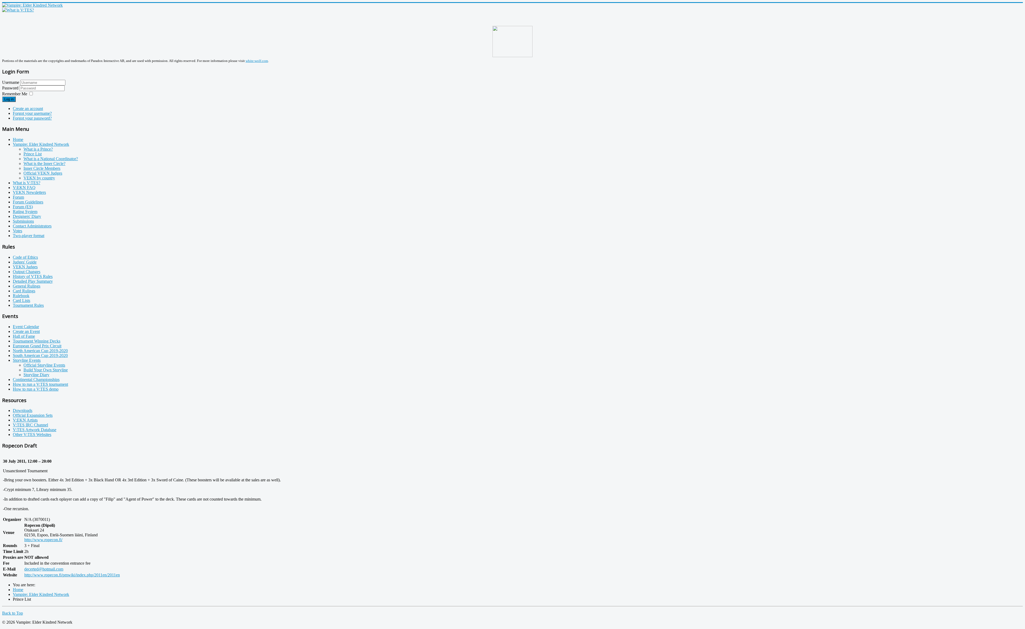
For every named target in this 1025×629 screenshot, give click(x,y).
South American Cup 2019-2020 (40, 355)
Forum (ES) (23, 207)
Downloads (22, 410)
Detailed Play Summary (33, 281)
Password (10, 88)
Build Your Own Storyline (45, 370)
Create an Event (26, 331)
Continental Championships (36, 379)
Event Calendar (26, 326)
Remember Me (14, 94)
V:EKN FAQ (24, 187)
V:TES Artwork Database (34, 429)
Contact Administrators (32, 226)
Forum (18, 197)
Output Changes (26, 271)
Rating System (25, 211)
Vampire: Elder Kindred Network (41, 144)
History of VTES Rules (33, 276)
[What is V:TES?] (18, 10)
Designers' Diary (27, 216)
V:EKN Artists (25, 420)
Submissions (23, 221)
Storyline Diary (36, 374)
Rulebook (21, 295)
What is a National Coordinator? (50, 158)
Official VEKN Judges (42, 173)
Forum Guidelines (28, 202)
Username (10, 82)
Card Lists (21, 300)
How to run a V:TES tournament (40, 384)
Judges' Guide (25, 262)
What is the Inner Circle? (44, 163)
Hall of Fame (24, 336)
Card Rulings (24, 291)
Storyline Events (27, 360)
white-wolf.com (257, 61)
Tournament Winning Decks (36, 341)
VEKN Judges (25, 267)
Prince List (32, 154)
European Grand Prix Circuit (37, 346)
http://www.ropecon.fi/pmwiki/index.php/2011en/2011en (72, 575)
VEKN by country (39, 178)
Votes (17, 231)
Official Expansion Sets (33, 415)
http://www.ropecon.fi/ (43, 539)
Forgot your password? (32, 118)
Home (18, 139)
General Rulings (26, 286)
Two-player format (28, 235)
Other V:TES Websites (32, 434)
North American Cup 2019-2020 (40, 350)
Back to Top (12, 613)
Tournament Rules (28, 305)
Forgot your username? (32, 113)
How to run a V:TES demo (35, 389)
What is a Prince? (38, 149)
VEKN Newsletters (29, 192)
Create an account (28, 108)
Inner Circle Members (41, 168)
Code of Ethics (25, 257)
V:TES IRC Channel (30, 425)
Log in (9, 99)
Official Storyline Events (44, 365)
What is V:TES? (26, 182)
